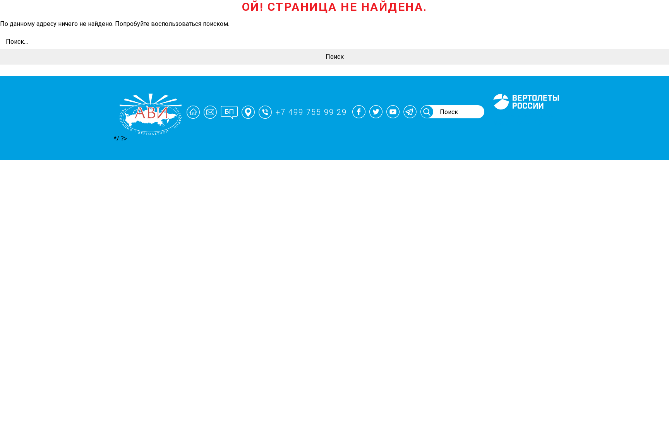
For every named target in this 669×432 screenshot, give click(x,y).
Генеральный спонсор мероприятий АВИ (525, 118)
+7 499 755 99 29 (311, 112)
